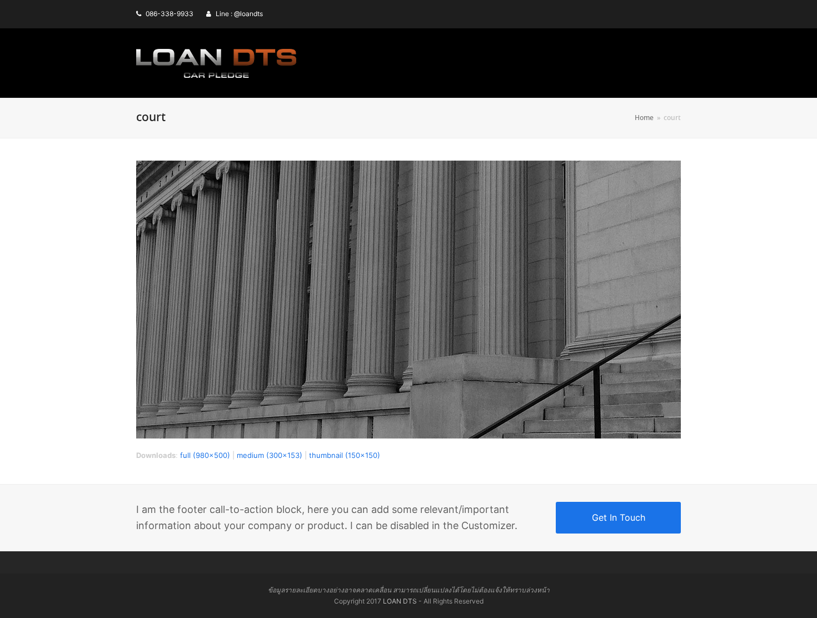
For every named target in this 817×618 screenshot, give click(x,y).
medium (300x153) (269, 455)
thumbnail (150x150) (344, 455)
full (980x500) (205, 455)
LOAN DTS (400, 601)
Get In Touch (618, 517)
